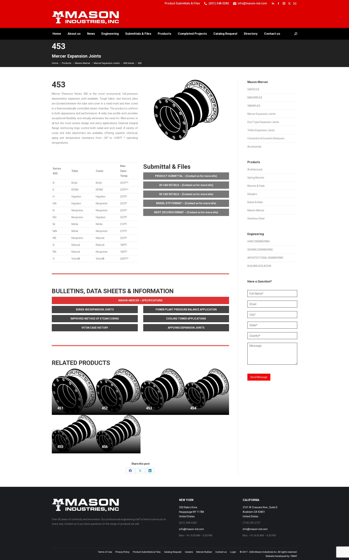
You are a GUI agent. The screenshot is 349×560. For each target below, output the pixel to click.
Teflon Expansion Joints (261, 130)
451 (60, 408)
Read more (63, 413)
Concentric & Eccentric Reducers (265, 138)
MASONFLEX (254, 97)
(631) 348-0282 (219, 3)
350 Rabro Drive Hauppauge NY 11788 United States (191, 512)
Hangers (252, 194)
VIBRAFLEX (253, 105)
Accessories (254, 146)
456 (105, 446)
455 (60, 446)
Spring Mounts (255, 177)
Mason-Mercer (255, 210)
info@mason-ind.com (252, 3)
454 (193, 408)
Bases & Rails (255, 202)
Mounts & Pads (256, 185)
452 (105, 408)
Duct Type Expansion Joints (263, 122)
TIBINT (293, 556)
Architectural (254, 169)
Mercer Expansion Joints (261, 113)
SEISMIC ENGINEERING (260, 249)
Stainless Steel (255, 218)
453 (149, 408)
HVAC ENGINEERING (258, 241)
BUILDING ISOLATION (259, 265)
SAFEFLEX (253, 89)
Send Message (258, 377)
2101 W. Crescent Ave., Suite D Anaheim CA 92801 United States (260, 512)
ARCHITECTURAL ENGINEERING (265, 257)
